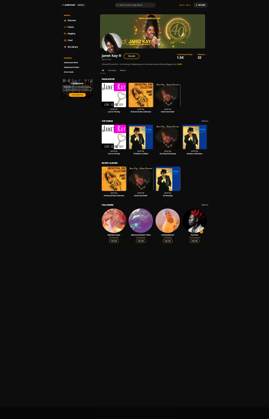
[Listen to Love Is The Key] (114, 95)
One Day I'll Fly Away (168, 154)
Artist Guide (69, 72)
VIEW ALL (204, 121)
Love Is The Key (114, 112)
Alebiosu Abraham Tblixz (141, 235)
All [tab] (103, 70)
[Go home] (68, 5)
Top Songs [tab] (112, 70)
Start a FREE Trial (77, 95)
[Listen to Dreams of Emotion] (194, 137)
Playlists (71, 33)
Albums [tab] (123, 70)
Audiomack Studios (71, 67)
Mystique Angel (114, 235)
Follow (131, 56)
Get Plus (81, 5)
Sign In (188, 5)
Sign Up (182, 5)
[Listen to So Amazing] (168, 179)
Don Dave (194, 235)
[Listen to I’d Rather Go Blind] (141, 137)
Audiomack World (71, 62)
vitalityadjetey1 (167, 235)
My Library (73, 47)
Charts (71, 27)
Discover (72, 20)
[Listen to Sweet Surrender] (168, 95)
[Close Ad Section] (91, 81)
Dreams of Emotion (194, 154)
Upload (201, 5)
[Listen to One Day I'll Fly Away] (168, 137)
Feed (70, 40)
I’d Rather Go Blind (141, 154)
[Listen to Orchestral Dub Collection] (141, 95)
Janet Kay (113, 109)
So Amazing (167, 196)
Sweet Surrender (167, 112)
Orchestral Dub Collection (141, 112)
